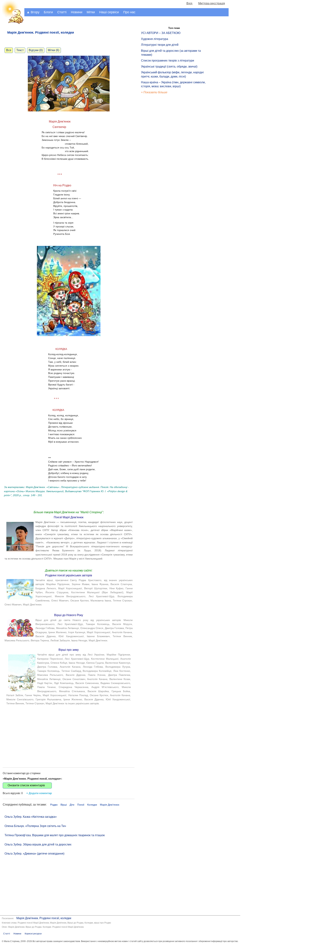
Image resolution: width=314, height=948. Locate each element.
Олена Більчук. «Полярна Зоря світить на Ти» (35, 826)
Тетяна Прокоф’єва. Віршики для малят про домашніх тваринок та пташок (55, 835)
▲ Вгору (33, 12)
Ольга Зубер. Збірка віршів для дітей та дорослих (38, 844)
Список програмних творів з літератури (167, 60)
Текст (20, 50)
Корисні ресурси (33, 933)
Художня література (154, 38)
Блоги (48, 12)
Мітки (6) (53, 50)
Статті (62, 12)
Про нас (129, 12)
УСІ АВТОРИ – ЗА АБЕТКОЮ (160, 32)
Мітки (91, 12)
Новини (76, 12)
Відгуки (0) (36, 50)
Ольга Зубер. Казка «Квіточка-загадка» (31, 816)
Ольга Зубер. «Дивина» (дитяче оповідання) (34, 853)
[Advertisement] (68, 733)
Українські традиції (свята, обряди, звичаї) (169, 66)
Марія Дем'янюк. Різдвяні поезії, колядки (43, 918)
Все (8, 50)
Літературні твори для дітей (159, 44)
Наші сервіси (109, 12)
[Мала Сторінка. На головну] (12, 23)
